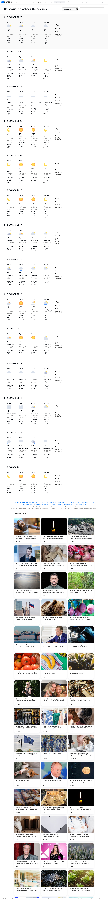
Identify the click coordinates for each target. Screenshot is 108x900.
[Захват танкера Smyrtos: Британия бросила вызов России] (27, 585)
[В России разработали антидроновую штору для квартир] (54, 828)
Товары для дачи (80, 504)
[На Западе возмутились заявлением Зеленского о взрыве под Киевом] (54, 585)
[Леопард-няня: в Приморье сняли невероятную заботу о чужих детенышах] (81, 585)
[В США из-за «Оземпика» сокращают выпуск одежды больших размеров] (54, 720)
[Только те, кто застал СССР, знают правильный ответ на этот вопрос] (54, 747)
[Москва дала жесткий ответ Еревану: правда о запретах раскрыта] (27, 612)
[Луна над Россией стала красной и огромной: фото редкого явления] (81, 774)
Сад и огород (68, 504)
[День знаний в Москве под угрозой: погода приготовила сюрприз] (27, 693)
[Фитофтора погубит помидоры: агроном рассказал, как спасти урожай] (27, 666)
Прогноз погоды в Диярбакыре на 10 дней (35, 504)
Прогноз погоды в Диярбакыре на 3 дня (26, 502)
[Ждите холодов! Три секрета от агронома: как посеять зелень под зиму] (81, 883)
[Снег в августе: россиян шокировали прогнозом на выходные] (81, 855)
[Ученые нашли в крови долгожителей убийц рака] (81, 639)
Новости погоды (56, 504)
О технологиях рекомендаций (72, 898)
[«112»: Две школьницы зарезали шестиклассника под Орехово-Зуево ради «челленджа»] (54, 530)
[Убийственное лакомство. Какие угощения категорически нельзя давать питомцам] (81, 720)
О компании (8, 898)
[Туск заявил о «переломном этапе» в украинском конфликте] (54, 774)
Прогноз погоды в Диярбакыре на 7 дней (81, 502)
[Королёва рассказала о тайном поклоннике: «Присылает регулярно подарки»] (54, 855)
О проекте (43, 898)
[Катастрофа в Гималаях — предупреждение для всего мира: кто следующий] (81, 530)
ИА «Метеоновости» (101, 898)
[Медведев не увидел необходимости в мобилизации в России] (54, 639)
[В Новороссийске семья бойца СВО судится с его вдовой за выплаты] (27, 530)
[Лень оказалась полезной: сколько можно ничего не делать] (27, 774)
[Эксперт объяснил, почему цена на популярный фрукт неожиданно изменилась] (54, 666)
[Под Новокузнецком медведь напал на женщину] (54, 612)
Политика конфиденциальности (55, 898)
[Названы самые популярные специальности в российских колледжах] (81, 828)
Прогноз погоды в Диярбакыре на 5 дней (53, 502)
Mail (3, 898)
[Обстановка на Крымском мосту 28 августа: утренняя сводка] (27, 639)
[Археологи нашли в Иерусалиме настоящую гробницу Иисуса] (54, 801)
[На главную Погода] (8, 2)
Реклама (14, 898)
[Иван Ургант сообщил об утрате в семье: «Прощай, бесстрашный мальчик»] (27, 557)
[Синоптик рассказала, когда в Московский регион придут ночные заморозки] (54, 883)
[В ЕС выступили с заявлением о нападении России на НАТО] (27, 747)
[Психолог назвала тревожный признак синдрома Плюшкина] (81, 693)
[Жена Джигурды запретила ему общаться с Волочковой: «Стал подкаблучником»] (54, 693)
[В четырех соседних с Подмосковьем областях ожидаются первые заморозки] (81, 666)
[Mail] (2, 2)
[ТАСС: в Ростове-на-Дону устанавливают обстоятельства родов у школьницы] (54, 557)
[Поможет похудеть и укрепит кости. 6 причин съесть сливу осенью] (81, 612)
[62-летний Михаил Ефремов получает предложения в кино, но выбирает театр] (27, 855)
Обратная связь (84, 898)
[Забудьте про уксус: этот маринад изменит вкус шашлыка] (27, 801)
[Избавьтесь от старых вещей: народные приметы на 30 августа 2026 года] (27, 720)
